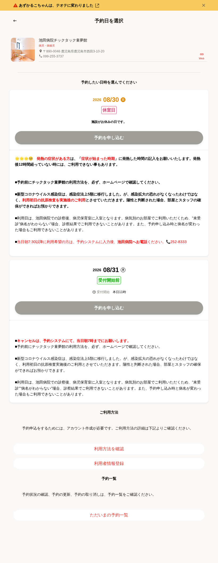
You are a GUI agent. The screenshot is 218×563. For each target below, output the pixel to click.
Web (201, 58)
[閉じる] (203, 5)
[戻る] (15, 20)
